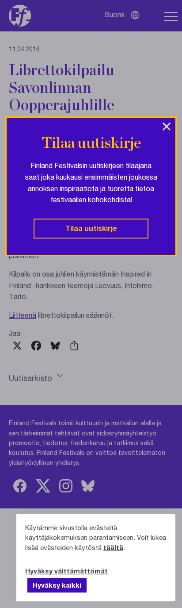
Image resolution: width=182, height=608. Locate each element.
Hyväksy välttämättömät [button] (66, 571)
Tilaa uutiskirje (91, 228)
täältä (113, 547)
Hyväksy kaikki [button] (57, 585)
